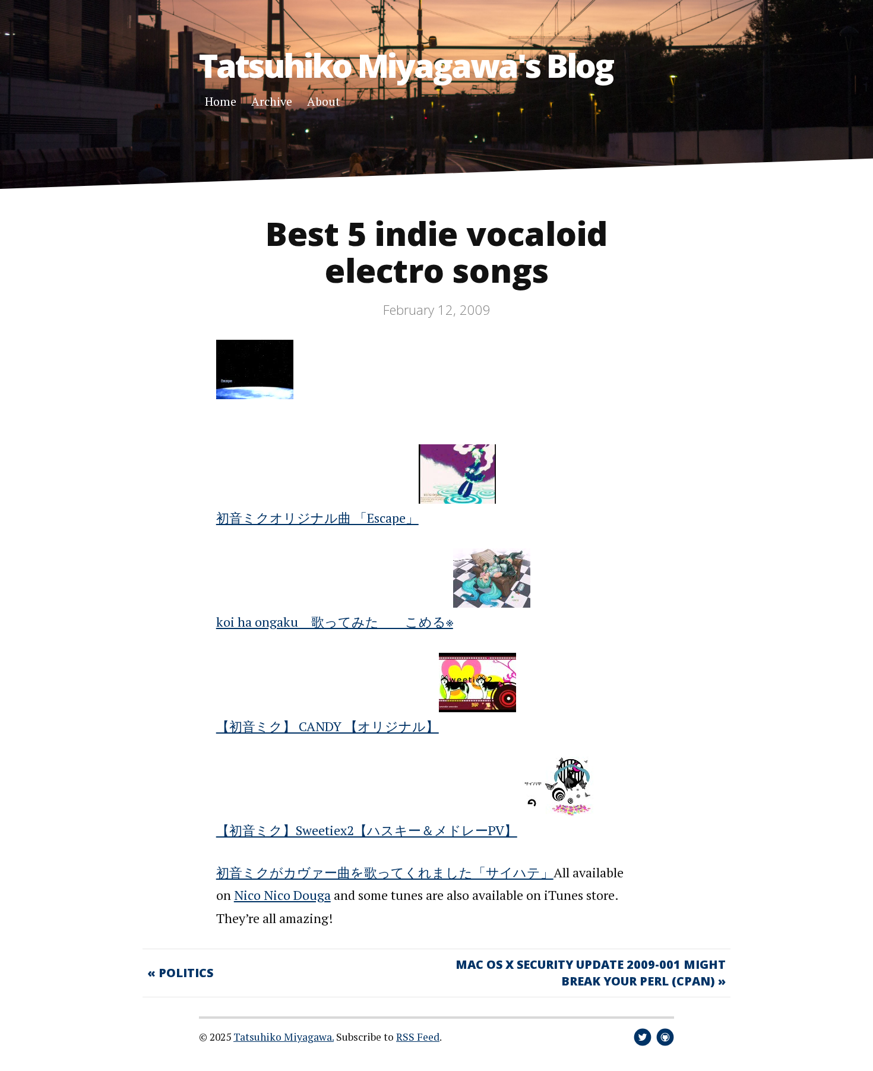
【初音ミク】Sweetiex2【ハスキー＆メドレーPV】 (366, 830)
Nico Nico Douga (282, 894)
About (323, 101)
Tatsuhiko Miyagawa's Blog (406, 65)
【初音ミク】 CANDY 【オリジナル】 (327, 726)
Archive (271, 101)
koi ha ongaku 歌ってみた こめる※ (334, 621)
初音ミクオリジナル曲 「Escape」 (317, 517)
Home (220, 101)
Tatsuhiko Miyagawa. (283, 1037)
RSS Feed (417, 1037)
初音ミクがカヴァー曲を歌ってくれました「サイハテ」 (384, 872)
